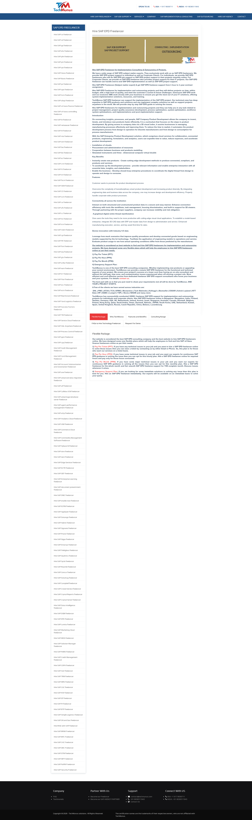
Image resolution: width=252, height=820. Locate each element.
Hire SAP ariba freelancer (64, 263)
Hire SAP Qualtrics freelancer (65, 556)
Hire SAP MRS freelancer (64, 682)
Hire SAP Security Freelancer (65, 770)
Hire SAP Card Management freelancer (65, 357)
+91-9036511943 (189, 7)
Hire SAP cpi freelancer (63, 235)
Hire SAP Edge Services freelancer (67, 462)
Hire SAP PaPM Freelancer (64, 764)
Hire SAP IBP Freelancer (63, 759)
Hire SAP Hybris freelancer (64, 523)
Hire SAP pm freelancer (63, 62)
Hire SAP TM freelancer (63, 315)
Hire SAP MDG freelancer (64, 638)
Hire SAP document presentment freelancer (67, 488)
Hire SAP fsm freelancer (63, 246)
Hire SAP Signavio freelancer (65, 528)
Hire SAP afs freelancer (63, 208)
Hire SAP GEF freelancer (63, 473)
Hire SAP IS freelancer (62, 169)
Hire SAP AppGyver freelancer (65, 512)
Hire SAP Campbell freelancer (65, 583)
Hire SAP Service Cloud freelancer (67, 320)
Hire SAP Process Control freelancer (68, 331)
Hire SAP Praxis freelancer (64, 534)
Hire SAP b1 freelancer (63, 274)
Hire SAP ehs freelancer (63, 51)
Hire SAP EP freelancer (63, 698)
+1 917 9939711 (164, 7)
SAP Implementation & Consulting (176, 16)
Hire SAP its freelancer (63, 219)
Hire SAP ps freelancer (63, 84)
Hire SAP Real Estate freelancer (66, 296)
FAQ (55, 796)
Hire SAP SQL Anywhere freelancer (67, 326)
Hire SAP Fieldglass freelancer (66, 550)
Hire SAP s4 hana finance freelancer (68, 106)
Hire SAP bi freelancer (62, 120)
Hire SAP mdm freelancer (64, 230)
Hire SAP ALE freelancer (63, 671)
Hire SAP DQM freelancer (64, 613)
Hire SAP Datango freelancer (65, 517)
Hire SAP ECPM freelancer (64, 506)
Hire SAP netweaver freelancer (66, 125)
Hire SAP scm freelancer (63, 197)
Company (151, 16)
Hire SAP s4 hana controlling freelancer (65, 112)
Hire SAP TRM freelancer (64, 676)
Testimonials (58, 799)
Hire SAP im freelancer (63, 175)
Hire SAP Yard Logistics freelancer (67, 301)
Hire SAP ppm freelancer (63, 337)
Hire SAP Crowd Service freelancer (67, 589)
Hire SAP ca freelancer (63, 202)
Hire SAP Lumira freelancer (64, 624)
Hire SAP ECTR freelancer (64, 468)
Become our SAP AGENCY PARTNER (105, 799)
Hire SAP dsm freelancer (63, 451)
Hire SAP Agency (225, 16)
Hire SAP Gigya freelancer (64, 539)
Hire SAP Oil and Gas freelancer (66, 720)
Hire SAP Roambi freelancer (65, 567)
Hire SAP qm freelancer (63, 67)
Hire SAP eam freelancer (63, 268)
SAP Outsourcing (205, 16)
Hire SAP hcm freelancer (63, 95)
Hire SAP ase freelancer (63, 372)
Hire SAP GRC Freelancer (64, 748)
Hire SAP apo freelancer (63, 89)
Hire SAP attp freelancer (63, 413)
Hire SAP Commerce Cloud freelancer (64, 431)
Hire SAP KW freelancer (63, 693)
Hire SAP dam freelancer (63, 457)
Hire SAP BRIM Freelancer (64, 731)
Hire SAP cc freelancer (63, 213)
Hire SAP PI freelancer (62, 704)
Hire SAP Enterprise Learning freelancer (65, 480)
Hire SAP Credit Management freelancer (65, 658)
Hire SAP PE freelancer (63, 241)
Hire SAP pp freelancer (63, 45)
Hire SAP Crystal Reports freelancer (68, 594)
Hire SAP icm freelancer (63, 224)
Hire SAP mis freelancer (63, 136)
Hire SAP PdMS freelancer (64, 652)
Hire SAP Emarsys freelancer (65, 545)
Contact (242, 16)
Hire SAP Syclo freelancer (64, 561)
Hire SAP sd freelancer (63, 40)
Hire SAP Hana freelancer (64, 73)
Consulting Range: (158, 317)
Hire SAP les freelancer (63, 153)
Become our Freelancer (100, 796)
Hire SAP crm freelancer (63, 164)
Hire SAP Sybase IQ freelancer (66, 446)
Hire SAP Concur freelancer (64, 572)
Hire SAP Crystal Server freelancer (67, 600)
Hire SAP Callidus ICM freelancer (67, 391)
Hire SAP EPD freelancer (63, 619)
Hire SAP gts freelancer (63, 257)
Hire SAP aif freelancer (63, 386)
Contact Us (135, 802)
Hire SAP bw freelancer (63, 147)
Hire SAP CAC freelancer (63, 687)
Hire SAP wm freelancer (63, 142)
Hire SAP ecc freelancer (63, 285)
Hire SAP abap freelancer (64, 100)
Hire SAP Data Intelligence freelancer (64, 606)
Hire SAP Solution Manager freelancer (65, 645)
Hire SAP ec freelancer (63, 158)
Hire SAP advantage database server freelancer (66, 398)
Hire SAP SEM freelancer (63, 186)
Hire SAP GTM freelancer (64, 753)
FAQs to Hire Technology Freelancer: (106, 323)
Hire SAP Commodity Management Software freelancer (68, 439)
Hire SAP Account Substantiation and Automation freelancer (67, 365)
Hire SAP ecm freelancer (63, 290)
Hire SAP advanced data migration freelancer (68, 379)
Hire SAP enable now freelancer (66, 501)
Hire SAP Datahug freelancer (65, 578)
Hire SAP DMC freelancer (64, 495)
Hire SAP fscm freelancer (64, 180)
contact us (124, 278)
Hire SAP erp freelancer (63, 252)
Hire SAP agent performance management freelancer (65, 406)
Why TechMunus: (117, 317)
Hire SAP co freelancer (63, 34)
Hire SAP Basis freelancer (64, 78)
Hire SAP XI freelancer (62, 131)
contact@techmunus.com (141, 796)
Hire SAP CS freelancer (63, 191)
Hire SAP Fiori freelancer (63, 279)
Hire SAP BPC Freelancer (63, 737)
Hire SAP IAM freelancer (63, 424)
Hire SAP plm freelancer (63, 56)
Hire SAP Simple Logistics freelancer (68, 715)
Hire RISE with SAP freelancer (66, 726)
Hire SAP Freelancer (100, 16)
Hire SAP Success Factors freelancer (64, 308)
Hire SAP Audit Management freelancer (65, 349)
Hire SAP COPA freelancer (64, 665)
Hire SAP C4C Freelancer (63, 742)
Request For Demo (133, 323)
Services (138, 16)
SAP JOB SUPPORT (122, 16)
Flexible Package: (99, 317)
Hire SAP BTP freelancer (63, 709)
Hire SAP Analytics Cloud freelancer (68, 419)
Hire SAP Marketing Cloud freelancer (64, 631)
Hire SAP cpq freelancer (63, 342)
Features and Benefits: (137, 317)
